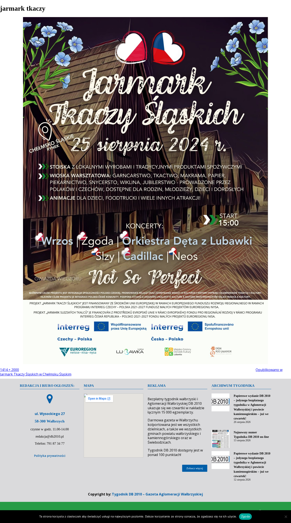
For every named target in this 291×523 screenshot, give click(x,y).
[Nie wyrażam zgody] (286, 516)
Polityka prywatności (49, 456)
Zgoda (245, 516)
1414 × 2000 (9, 369)
